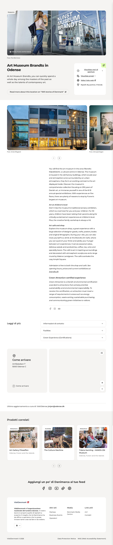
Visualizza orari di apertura (91, 71)
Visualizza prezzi (87, 76)
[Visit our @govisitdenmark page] (63, 488)
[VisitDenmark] (21, 502)
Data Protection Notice (67, 539)
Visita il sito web (87, 80)
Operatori (53, 518)
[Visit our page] (50, 488)
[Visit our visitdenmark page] (56, 488)
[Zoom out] (102, 389)
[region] (77, 371)
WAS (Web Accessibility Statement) (92, 539)
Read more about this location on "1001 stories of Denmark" (37, 92)
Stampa (52, 512)
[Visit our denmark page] (43, 488)
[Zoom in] (102, 382)
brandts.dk (53, 272)
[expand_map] (101, 352)
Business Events (55, 515)
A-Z (86, 512)
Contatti (88, 515)
